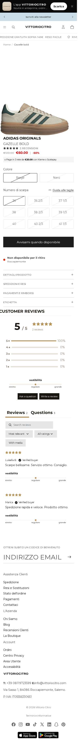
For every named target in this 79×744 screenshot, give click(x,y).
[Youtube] (27, 724)
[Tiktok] (34, 724)
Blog (6, 624)
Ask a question (27, 396)
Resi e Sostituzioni (16, 588)
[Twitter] (42, 724)
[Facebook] (13, 724)
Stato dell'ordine (14, 593)
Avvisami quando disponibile (38, 242)
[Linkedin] (49, 724)
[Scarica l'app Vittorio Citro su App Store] (27, 735)
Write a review (49, 396)
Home (7, 44)
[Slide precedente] (4, 16)
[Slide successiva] (72, 16)
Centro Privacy (13, 655)
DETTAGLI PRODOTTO (17, 274)
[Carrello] (72, 27)
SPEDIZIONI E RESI (14, 283)
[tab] (43, 413)
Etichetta (10, 302)
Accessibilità (11, 667)
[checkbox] (15, 443)
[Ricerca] (13, 27)
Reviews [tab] (17, 412)
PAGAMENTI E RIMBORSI (18, 293)
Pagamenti (11, 599)
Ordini (7, 650)
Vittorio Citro (43, 707)
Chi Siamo (10, 619)
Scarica (58, 6)
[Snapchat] (56, 724)
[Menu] (4, 27)
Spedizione (11, 582)
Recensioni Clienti (15, 630)
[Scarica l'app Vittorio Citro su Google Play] (49, 735)
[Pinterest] (63, 724)
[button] (35, 341)
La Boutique (12, 636)
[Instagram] (20, 724)
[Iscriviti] (69, 557)
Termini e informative (38, 715)
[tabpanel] (38, 475)
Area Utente (12, 661)
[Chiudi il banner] (72, 6)
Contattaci (10, 605)
